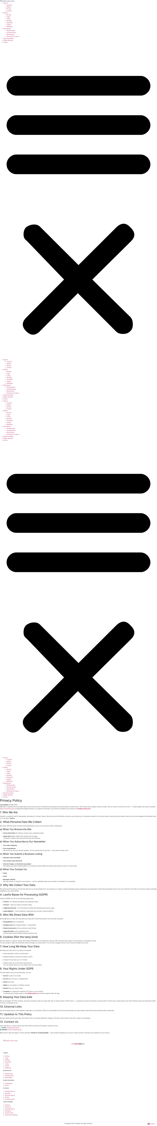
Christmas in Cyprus (13, 36)
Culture (9, 24)
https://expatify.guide (7, 808)
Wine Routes (10, 34)
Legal (8, 17)
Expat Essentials (8, 38)
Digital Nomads (8, 40)
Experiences (7, 28)
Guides (5, 13)
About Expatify (8, 1102)
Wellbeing (10, 26)
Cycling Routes (11, 32)
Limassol (9, 5)
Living (8, 18)
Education (10, 22)
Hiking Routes (11, 30)
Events (5, 42)
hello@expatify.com (32, 993)
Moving (9, 15)
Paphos (9, 7)
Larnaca (9, 11)
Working (9, 20)
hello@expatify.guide (84, 808)
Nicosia (9, 9)
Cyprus (5, 3)
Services (6, 1088)
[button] (78, 201)
